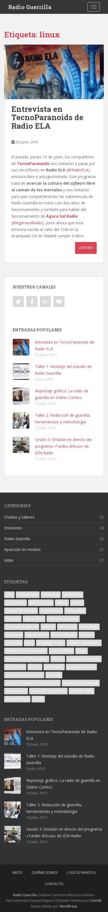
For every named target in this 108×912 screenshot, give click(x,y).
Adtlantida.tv (28, 594)
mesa (81, 650)
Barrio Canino (41, 602)
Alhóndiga (51, 594)
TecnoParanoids (33, 163)
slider (9, 560)
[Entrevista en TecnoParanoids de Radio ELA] (54, 72)
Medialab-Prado (50, 642)
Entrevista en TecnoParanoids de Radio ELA (47, 117)
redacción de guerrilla (48, 691)
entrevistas (89, 626)
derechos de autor (63, 618)
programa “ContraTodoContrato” (32, 683)
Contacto (54, 884)
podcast (53, 675)
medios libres (61, 650)
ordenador (54, 666)
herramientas (36, 634)
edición (48, 626)
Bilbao (62, 602)
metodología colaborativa (26, 658)
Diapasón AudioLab (21, 626)
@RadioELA (78, 169)
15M (9, 594)
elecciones (67, 626)
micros (57, 658)
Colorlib (95, 900)
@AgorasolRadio (27, 222)
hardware (13, 634)
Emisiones (13, 527)
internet (87, 634)
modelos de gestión (84, 658)
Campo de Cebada (21, 610)
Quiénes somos (45, 872)
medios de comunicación (26, 650)
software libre (81, 691)
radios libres (16, 691)
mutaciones (15, 666)
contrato (13, 618)
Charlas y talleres (19, 517)
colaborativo (51, 610)
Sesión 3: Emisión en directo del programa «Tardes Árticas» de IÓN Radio (63, 446)
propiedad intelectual (81, 683)
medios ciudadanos (84, 642)
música (34, 666)
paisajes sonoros (81, 666)
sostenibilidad (17, 699)
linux (29, 642)
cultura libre (34, 618)
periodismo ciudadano (24, 675)
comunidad (75, 610)
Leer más (86, 247)
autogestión (15, 602)
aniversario (72, 594)
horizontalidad (64, 634)
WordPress (68, 906)
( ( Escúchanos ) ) (81, 872)
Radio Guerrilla (30, 7)
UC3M (38, 699)
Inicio (17, 872)
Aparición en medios (22, 549)
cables (77, 602)
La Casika (13, 642)
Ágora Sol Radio (62, 216)
